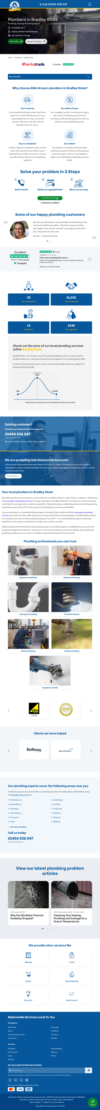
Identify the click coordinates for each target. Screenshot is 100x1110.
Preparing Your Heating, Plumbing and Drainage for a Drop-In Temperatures (70, 918)
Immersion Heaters (72, 614)
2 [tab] (49, 241)
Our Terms (55, 1035)
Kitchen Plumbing (28, 651)
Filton (12, 822)
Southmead (58, 800)
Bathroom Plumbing (72, 578)
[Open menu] (89, 4)
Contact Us (12, 1038)
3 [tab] (51, 241)
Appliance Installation (28, 578)
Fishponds (57, 809)
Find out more (12, 476)
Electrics (54, 1052)
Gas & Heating (56, 1049)
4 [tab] (57, 928)
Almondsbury (16, 813)
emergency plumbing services (19, 501)
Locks (10, 1056)
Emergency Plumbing (28, 614)
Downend (14, 817)
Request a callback (34, 42)
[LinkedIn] (27, 1080)
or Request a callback (50, 202)
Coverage (54, 1027)
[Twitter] (21, 1080)
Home (10, 57)
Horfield (56, 804)
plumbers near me (19, 795)
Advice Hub (12, 1027)
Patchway (14, 809)
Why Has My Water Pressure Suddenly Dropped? (26, 917)
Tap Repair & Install (50, 688)
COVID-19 (54, 1031)
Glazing (11, 1059)
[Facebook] (10, 1080)
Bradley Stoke (28, 57)
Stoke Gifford (15, 804)
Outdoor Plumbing (71, 651)
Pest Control (13, 1052)
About (10, 1031)
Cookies (54, 1038)
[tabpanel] (50, 230)
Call (54, 4)
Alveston (57, 817)
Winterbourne (16, 800)
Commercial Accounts (16, 1035)
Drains (53, 1056)
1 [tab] (47, 241)
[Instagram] (16, 1080)
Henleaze (57, 813)
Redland (56, 822)
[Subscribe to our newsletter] (88, 1070)
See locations (18, 827)
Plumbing (18, 57)
